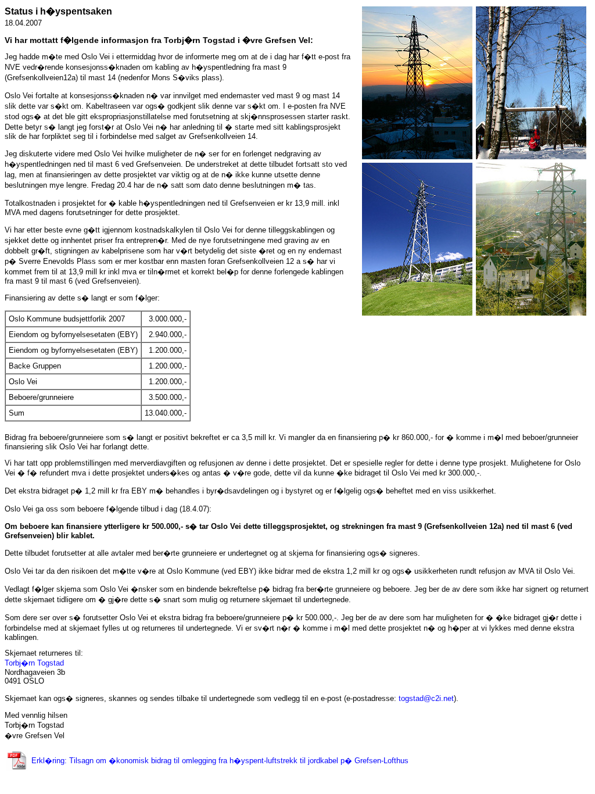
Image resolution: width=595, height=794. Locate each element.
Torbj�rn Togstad (34, 663)
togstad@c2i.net (426, 698)
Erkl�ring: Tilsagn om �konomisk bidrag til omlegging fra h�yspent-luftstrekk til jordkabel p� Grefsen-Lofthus (219, 760)
